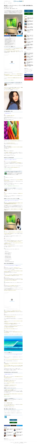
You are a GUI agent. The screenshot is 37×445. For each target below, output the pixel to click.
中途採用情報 (13, 422)
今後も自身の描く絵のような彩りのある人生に (9, 43)
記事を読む (8, 429)
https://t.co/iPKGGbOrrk (7, 260)
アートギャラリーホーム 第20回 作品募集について (9, 398)
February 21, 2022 (12, 261)
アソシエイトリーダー (27, 71)
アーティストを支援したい (7, 42)
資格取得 (25, 72)
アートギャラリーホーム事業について (8, 38)
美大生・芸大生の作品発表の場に (8, 41)
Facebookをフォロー (29, 74)
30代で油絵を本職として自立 (8, 39)
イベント (30, 71)
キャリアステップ (26, 70)
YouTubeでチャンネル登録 (29, 79)
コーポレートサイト (12, 442)
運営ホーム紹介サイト (17, 442)
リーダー (29, 70)
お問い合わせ (25, 442)
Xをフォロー (29, 76)
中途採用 (28, 13)
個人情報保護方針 (21, 442)
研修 (31, 70)
